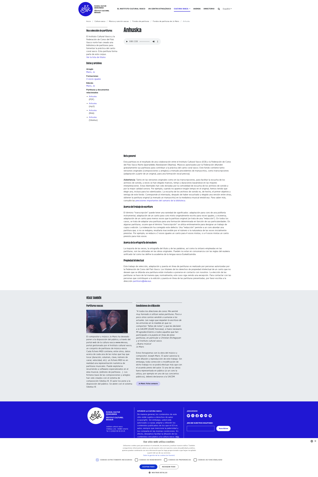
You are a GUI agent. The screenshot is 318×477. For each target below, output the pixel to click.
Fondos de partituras (140, 21)
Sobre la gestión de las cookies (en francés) (159, 455)
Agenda (197, 9)
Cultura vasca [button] (181, 9)
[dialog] (159, 457)
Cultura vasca (100, 21)
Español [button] (226, 9)
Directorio (209, 9)
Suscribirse (223, 428)
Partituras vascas (94, 305)
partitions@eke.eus (142, 281)
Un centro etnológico (159, 9)
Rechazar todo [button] (168, 467)
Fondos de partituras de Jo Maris (166, 21)
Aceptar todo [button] (148, 467)
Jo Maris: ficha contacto (148, 384)
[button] (159, 472)
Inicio (88, 21)
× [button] (315, 441)
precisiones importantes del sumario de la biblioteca (160, 201)
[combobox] (312, 441)
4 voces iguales (93, 79)
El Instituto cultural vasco (131, 9)
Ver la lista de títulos (96, 57)
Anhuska (93, 96)
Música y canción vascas (119, 21)
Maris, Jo (90, 72)
